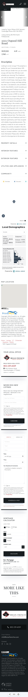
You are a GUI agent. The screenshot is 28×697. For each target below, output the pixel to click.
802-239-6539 (10, 366)
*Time (5, 460)
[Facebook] (2, 644)
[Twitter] (4, 644)
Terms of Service (10, 506)
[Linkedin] (7, 644)
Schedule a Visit (19, 437)
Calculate (14, 554)
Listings (8, 340)
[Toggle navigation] (25, 4)
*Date (5, 454)
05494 (12, 342)
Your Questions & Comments (11, 465)
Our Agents (11, 372)
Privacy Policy (9, 415)
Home (3, 340)
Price (5, 531)
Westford (5, 342)
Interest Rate (7, 544)
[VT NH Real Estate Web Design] (14, 685)
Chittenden (18, 340)
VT (13, 340)
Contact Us (6, 372)
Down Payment (8, 538)
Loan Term (7, 524)
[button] (2, 17)
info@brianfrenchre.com (10, 637)
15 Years (15, 527)
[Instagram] (10, 644)
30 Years (8, 527)
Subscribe (14, 421)
